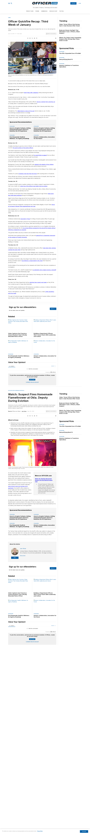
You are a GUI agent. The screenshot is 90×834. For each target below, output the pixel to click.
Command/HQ (44, 11)
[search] (11, 3)
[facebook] (27, 38)
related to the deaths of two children (44, 164)
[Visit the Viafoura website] (53, 372)
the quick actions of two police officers (23, 147)
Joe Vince (24, 411)
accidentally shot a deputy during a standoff (44, 270)
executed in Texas (25, 218)
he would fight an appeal (40, 155)
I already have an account (32, 382)
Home (9, 17)
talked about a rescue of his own (25, 111)
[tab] (11, 366)
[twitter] (32, 38)
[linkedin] (30, 38)
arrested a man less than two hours (28, 173)
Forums (37, 11)
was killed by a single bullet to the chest (32, 260)
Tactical (61, 11)
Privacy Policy (40, 831)
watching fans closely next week (38, 282)
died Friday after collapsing (31, 92)
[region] (32, 369)
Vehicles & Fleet (53, 11)
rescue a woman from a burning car (46, 101)
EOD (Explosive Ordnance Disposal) (16, 390)
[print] (55, 38)
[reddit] (34, 38)
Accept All (84, 831)
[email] (36, 38)
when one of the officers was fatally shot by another (33, 186)
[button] (9, 3)
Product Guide (29, 11)
